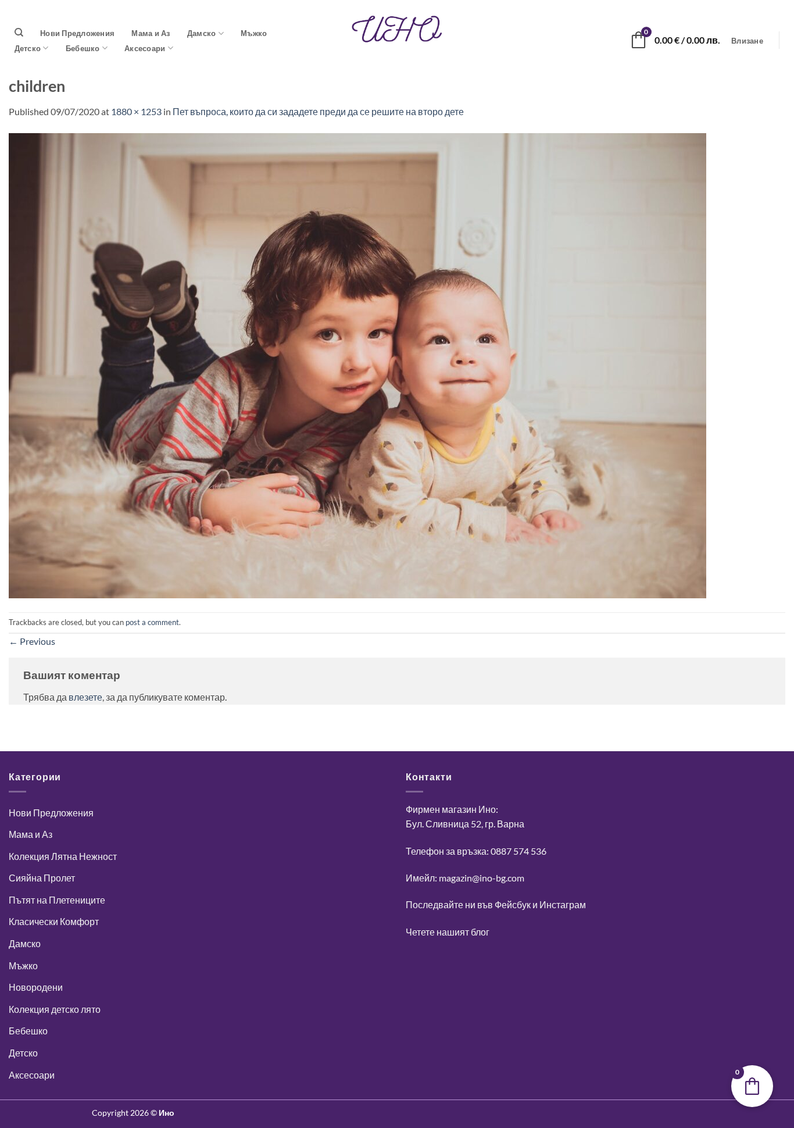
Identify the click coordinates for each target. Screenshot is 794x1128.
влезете (85, 696)
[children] (357, 364)
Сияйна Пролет (42, 877)
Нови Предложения (77, 33)
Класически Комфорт (54, 921)
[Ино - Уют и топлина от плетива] (397, 29)
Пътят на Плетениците (57, 899)
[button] (747, 41)
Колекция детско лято (55, 1009)
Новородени (36, 987)
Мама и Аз (150, 33)
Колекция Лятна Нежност (63, 856)
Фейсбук (513, 904)
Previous (32, 641)
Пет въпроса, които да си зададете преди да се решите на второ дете (318, 111)
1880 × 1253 (136, 111)
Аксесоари (144, 48)
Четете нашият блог (447, 931)
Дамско (201, 33)
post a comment (152, 622)
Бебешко (83, 48)
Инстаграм (562, 904)
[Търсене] (19, 32)
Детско (28, 48)
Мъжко (254, 33)
